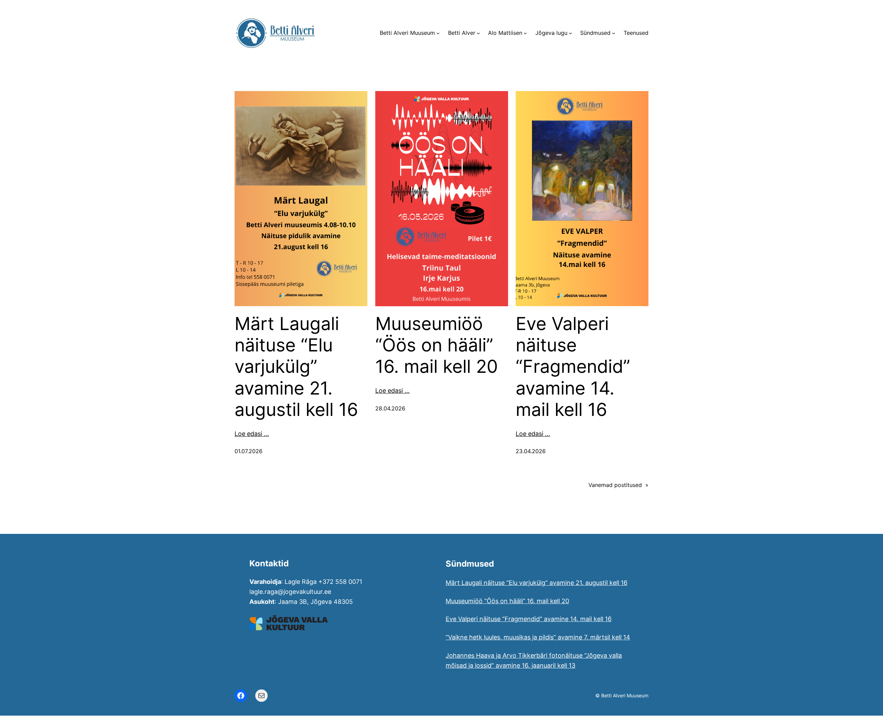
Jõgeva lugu (551, 32)
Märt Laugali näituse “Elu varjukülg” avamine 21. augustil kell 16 (296, 367)
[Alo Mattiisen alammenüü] (525, 33)
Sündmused (595, 32)
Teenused (636, 32)
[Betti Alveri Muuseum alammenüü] (438, 33)
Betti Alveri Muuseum (407, 32)
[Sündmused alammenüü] (613, 33)
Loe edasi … (252, 433)
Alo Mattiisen (505, 32)
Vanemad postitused (618, 484)
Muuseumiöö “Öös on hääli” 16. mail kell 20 (436, 345)
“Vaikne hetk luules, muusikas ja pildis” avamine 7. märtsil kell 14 (538, 637)
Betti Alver (461, 32)
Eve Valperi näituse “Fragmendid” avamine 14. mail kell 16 (573, 367)
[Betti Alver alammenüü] (478, 33)
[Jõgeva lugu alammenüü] (570, 33)
